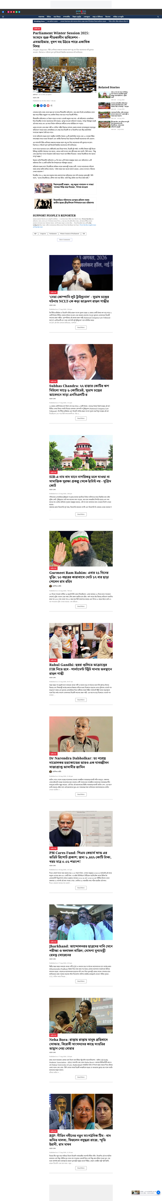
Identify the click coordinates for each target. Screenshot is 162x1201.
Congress (43, 234)
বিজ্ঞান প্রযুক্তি (77, 17)
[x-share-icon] (38, 107)
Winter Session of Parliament (69, 234)
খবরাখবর (41, 17)
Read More (81, 327)
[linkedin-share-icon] (44, 107)
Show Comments (64, 240)
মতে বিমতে (57, 17)
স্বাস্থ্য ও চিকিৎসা (98, 17)
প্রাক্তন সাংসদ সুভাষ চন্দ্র (88, 411)
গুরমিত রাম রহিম (81, 596)
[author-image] (50, 586)
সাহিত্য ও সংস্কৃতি (118, 17)
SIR (84, 234)
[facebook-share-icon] (41, 107)
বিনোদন (107, 17)
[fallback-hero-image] (104, 94)
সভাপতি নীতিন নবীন (90, 1156)
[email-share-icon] (48, 107)
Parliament (53, 234)
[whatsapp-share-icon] (34, 107)
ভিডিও (49, 17)
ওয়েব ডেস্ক (36, 98)
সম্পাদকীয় (66, 17)
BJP (35, 234)
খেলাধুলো (87, 17)
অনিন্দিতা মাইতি (57, 586)
